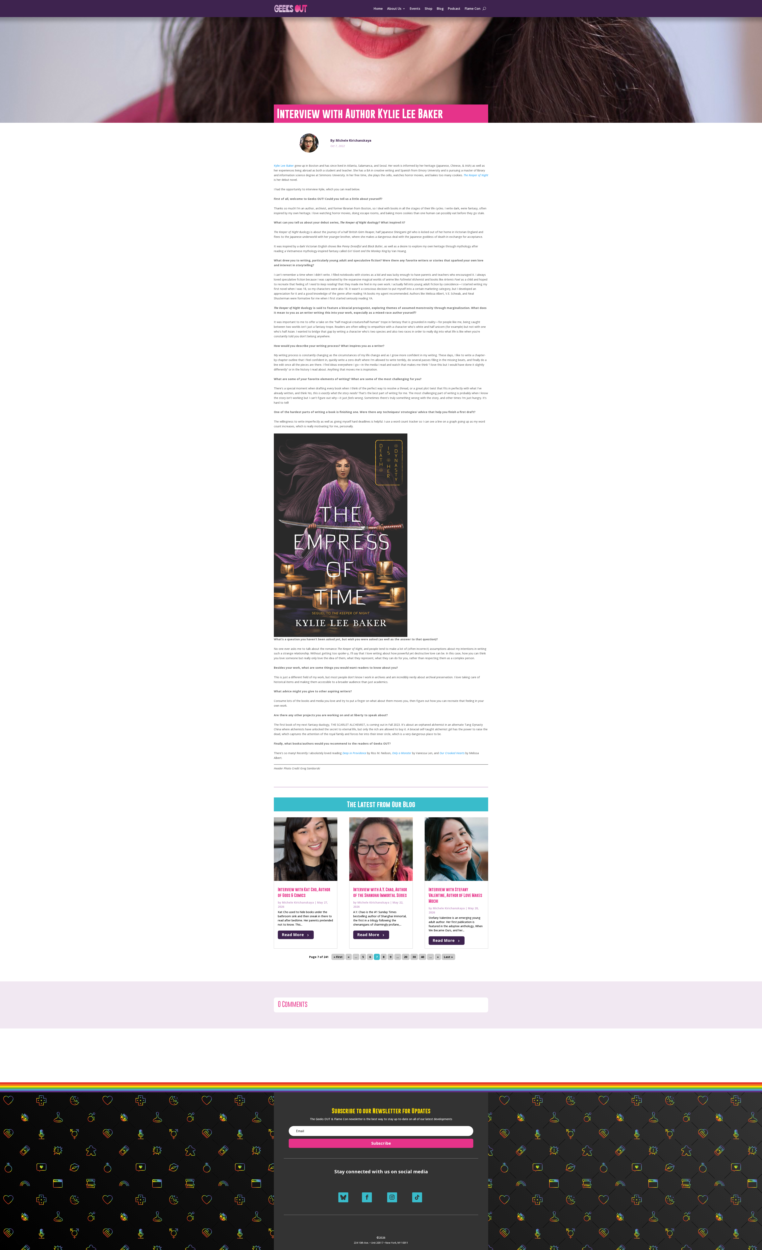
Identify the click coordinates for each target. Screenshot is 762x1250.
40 (422, 957)
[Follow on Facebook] (367, 1197)
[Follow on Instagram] (392, 1197)
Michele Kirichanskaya (298, 902)
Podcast (454, 8)
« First (338, 957)
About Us (394, 8)
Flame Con (472, 8)
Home (378, 8)
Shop (428, 8)
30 (414, 957)
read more (293, 934)
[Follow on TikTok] (417, 1197)
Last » (448, 957)
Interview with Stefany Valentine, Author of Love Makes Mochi (455, 895)
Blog (440, 8)
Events (415, 8)
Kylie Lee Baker (284, 165)
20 (405, 957)
